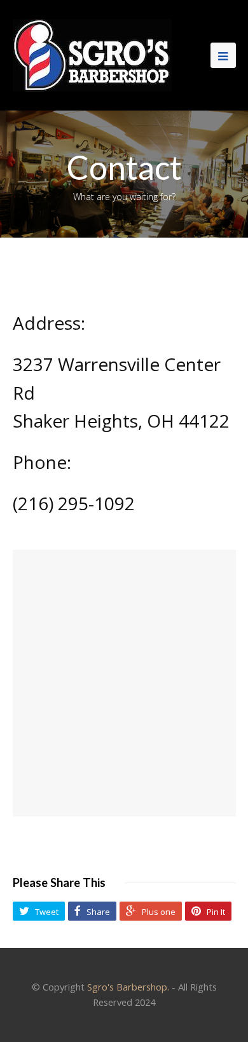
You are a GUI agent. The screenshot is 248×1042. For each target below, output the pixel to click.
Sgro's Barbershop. (128, 986)
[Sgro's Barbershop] (92, 54)
